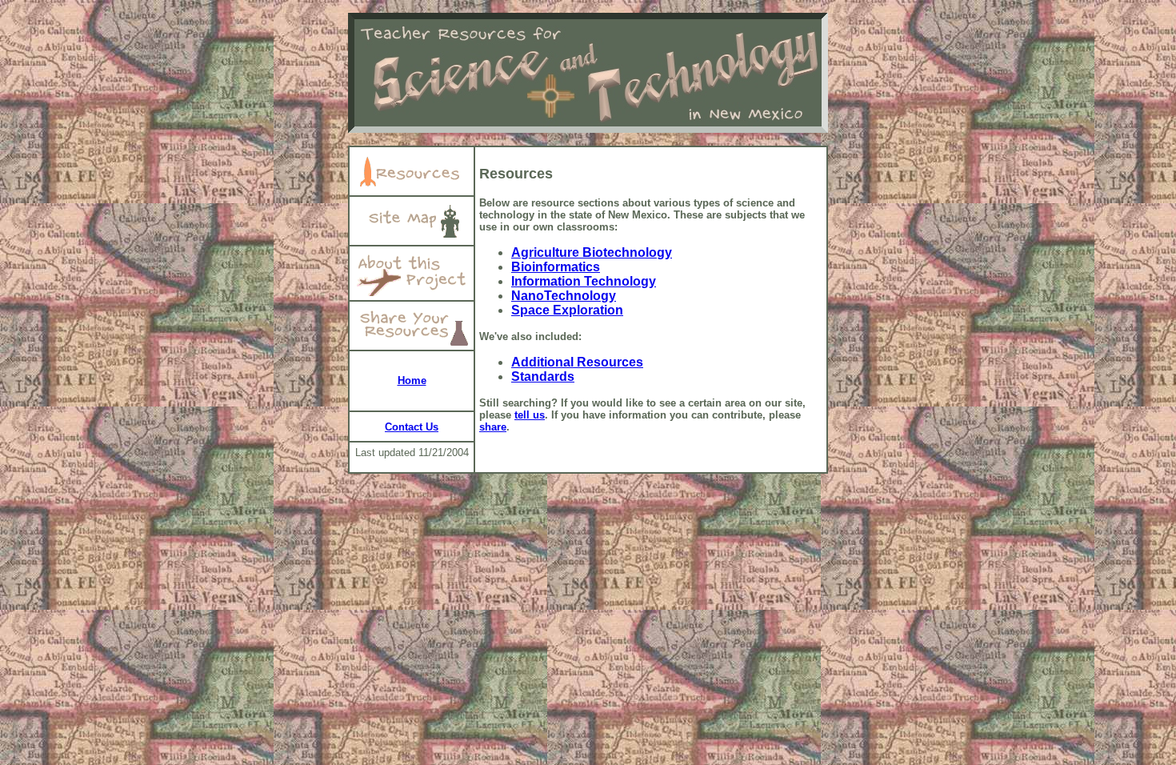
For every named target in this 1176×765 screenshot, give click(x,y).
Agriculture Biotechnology (591, 252)
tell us (529, 415)
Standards (542, 376)
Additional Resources (577, 362)
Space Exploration (567, 310)
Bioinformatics (555, 267)
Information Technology (583, 281)
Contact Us (411, 427)
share (492, 427)
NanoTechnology (563, 295)
